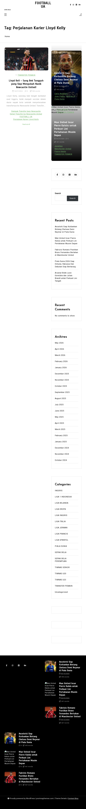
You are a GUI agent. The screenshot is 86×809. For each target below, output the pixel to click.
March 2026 (60, 355)
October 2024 (61, 460)
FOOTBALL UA (43, 4)
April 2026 (59, 349)
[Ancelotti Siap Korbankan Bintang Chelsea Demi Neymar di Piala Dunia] (50, 670)
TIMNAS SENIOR (62, 567)
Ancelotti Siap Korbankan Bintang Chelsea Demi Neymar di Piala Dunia (66, 78)
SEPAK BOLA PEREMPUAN (61, 559)
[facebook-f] (70, 5)
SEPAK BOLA (60, 552)
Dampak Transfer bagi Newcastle (26, 111)
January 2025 (61, 442)
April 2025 (59, 423)
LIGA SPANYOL (61, 540)
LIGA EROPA (60, 509)
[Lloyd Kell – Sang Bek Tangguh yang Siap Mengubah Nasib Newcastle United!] (26, 58)
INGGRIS (58, 491)
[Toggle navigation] (5, 14)
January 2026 (61, 368)
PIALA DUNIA (62, 63)
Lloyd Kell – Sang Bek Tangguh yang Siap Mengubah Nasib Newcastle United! (26, 84)
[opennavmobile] (80, 14)
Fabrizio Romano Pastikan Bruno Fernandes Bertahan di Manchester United (66, 252)
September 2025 (62, 392)
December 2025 (62, 374)
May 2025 (59, 417)
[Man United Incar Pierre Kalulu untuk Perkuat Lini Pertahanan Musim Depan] (50, 693)
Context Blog (73, 798)
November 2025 (62, 380)
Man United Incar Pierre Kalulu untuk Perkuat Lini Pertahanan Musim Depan (65, 129)
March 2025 (60, 429)
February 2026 (61, 361)
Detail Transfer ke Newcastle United (26, 114)
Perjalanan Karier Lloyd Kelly (26, 119)
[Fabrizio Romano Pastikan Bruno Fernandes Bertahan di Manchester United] (50, 716)
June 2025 (59, 411)
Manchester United (63, 149)
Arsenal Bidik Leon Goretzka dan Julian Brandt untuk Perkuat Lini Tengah (66, 277)
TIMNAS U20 (60, 573)
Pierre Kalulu (60, 151)
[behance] (80, 5)
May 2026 (59, 343)
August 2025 (60, 398)
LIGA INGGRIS (62, 110)
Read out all (26, 124)
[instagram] (73, 5)
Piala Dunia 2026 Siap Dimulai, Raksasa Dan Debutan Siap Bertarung (65, 264)
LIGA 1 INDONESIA (63, 497)
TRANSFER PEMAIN (26, 75)
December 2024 (62, 448)
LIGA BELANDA (61, 503)
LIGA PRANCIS (61, 534)
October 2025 (61, 386)
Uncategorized (61, 592)
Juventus (59, 146)
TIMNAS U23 (60, 580)
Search (58, 193)
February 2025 (61, 435)
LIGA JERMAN (61, 528)
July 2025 (59, 405)
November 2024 (62, 454)
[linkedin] (76, 5)
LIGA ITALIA (60, 521)
